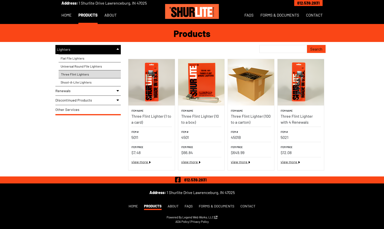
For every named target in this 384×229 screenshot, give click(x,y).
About (110, 15)
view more (140, 162)
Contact (314, 15)
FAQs (249, 15)
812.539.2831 (308, 3)
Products (88, 15)
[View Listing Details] (151, 82)
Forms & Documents (279, 15)
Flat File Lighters (72, 58)
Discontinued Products (73, 100)
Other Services (67, 109)
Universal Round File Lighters (81, 66)
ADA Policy (182, 221)
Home (66, 15)
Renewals (63, 91)
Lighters (63, 49)
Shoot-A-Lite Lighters (76, 82)
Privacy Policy (200, 221)
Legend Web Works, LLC (198, 217)
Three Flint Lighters (75, 74)
